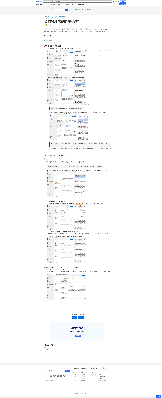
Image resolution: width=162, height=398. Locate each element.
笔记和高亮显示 (63, 17)
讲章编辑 (46, 349)
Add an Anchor (48, 38)
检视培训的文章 (76, 10)
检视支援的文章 (86, 10)
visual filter (76, 150)
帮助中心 (47, 17)
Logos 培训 (54, 17)
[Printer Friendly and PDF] (47, 25)
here (78, 48)
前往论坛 (78, 336)
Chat (159, 396)
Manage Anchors (48, 40)
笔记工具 (46, 348)
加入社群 (94, 10)
